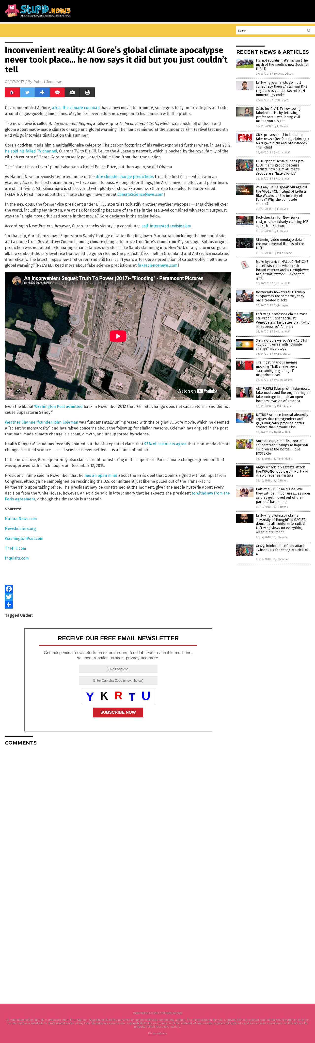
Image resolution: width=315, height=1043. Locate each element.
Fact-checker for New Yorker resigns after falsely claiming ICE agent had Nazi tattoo (282, 221)
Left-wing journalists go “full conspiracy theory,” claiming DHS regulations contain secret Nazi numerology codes (281, 89)
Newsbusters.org (20, 528)
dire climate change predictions (125, 176)
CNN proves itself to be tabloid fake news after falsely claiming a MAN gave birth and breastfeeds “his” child (282, 141)
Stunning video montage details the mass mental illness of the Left (280, 244)
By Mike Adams (283, 253)
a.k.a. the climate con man (76, 107)
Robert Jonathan (47, 82)
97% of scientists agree (165, 444)
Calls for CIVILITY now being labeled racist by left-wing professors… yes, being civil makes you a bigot (278, 115)
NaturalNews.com (21, 518)
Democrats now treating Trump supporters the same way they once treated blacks (280, 296)
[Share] (118, 605)
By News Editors (284, 73)
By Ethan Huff (282, 152)
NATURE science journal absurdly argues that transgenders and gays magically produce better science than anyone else (282, 421)
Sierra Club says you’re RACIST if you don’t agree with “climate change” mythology (281, 344)
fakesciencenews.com (157, 265)
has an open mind (100, 475)
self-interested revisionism (166, 226)
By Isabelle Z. (282, 353)
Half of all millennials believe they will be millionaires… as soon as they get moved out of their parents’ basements (283, 495)
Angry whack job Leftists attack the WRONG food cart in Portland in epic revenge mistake (282, 471)
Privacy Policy (157, 1033)
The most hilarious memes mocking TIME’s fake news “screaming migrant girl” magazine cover (277, 368)
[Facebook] (118, 589)
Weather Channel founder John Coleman (41, 422)
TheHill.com (15, 548)
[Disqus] (118, 811)
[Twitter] (118, 597)
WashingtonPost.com (24, 538)
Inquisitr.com (17, 558)
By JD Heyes (281, 100)
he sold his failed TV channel (31, 151)
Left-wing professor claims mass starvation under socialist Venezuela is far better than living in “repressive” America (283, 320)
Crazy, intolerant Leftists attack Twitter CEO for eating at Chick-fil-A (283, 550)
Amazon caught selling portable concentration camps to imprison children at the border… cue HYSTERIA (282, 447)
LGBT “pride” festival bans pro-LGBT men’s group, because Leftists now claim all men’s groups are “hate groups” (280, 167)
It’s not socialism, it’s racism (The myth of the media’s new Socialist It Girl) (282, 64)
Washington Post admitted (58, 406)
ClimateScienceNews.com (140, 194)
